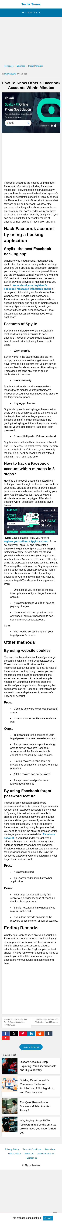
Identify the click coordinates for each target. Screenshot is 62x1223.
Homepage (9, 66)
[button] (31, 13)
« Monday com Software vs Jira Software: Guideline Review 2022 (15, 1022)
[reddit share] (40, 1035)
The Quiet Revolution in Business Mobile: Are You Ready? (35, 1106)
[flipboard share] (6, 1039)
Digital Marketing (35, 66)
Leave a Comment (31, 1047)
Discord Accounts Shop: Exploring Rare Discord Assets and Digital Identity (38, 1066)
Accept (48, 1218)
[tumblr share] (48, 1035)
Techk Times (31, 4)
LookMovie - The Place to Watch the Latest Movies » (46, 1020)
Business (21, 66)
